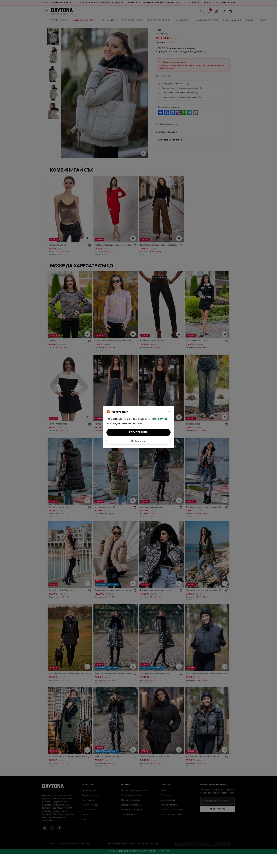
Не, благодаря (138, 441)
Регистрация (138, 432)
